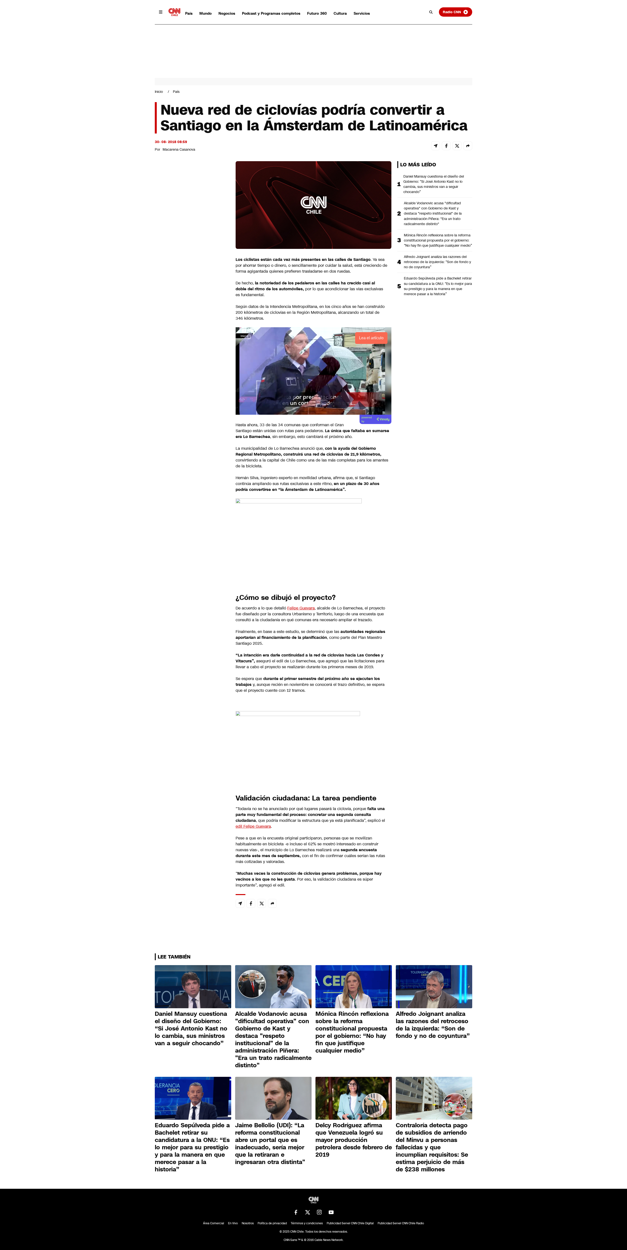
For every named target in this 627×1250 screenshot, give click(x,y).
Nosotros (248, 1223)
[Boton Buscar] (431, 12)
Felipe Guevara (301, 608)
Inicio (159, 91)
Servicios (362, 13)
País (189, 13)
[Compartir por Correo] (435, 145)
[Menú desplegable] (161, 12)
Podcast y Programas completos (271, 13)
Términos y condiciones (307, 1223)
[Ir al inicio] (174, 12)
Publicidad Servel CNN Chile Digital (350, 1223)
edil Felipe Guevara (253, 826)
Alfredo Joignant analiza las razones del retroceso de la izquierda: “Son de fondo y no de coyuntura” (437, 261)
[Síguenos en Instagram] (319, 1212)
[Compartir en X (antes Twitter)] (457, 145)
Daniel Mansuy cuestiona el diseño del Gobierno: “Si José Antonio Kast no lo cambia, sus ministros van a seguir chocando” (433, 184)
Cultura (340, 13)
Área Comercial (213, 1223)
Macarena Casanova (179, 149)
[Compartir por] (467, 145)
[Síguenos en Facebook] (296, 1212)
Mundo (205, 13)
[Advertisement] (191, 441)
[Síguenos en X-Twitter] (308, 1212)
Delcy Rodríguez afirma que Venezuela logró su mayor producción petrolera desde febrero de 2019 (353, 1140)
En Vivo (233, 1223)
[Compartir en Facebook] (446, 145)
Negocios (226, 13)
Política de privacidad (272, 1223)
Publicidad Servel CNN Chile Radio (401, 1223)
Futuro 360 (317, 13)
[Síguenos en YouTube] (331, 1212)
